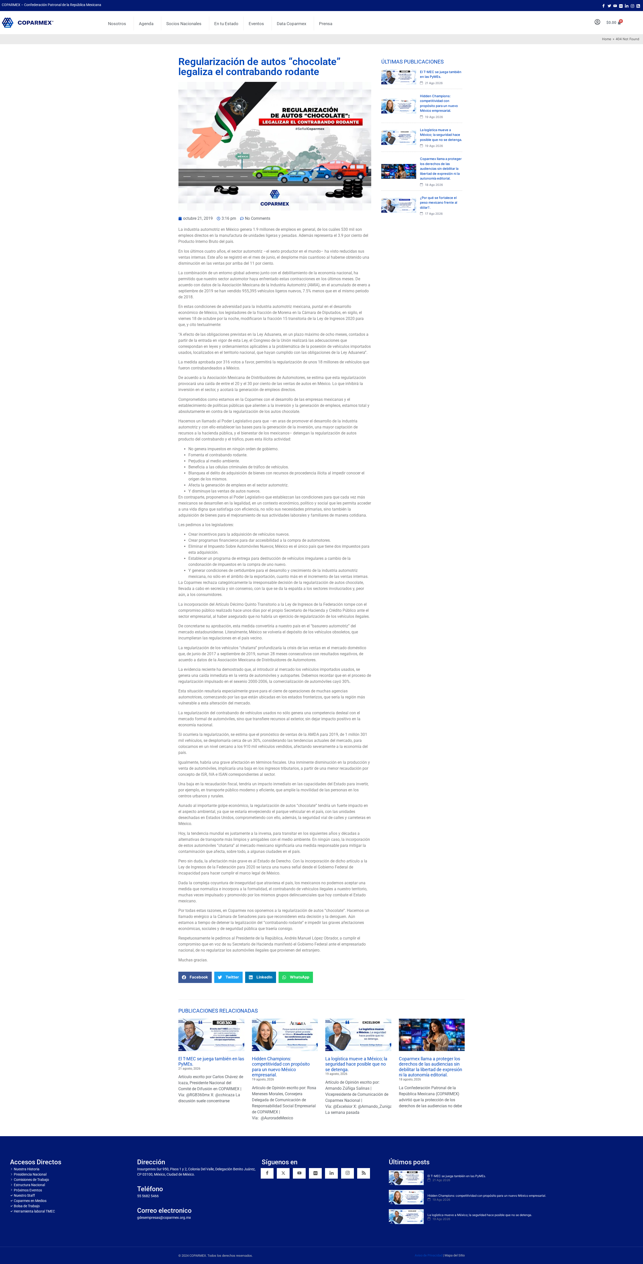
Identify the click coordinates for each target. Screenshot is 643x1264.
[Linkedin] (331, 1173)
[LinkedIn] (626, 5)
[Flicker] (621, 5)
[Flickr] (315, 1173)
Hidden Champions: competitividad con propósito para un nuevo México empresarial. (281, 1067)
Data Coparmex (291, 23)
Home (606, 39)
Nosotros (117, 23)
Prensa (325, 23)
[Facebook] (603, 5)
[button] (195, 977)
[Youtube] (615, 5)
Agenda (146, 23)
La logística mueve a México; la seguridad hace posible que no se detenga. (356, 1064)
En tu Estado (226, 23)
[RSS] (363, 1173)
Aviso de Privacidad (428, 1255)
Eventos (256, 23)
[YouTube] (299, 1173)
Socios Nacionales (183, 23)
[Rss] (638, 5)
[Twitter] (609, 5)
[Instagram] (632, 5)
